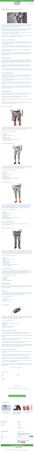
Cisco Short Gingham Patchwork (7, 204)
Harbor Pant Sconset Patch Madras (8, 250)
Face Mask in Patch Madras (13, 317)
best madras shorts (3, 8)
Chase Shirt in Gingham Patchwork (16, 207)
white (7, 81)
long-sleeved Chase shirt (8, 252)
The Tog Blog (19, 424)
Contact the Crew (3, 424)
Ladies (1, 434)
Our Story (18, 423)
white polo (3, 273)
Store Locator (19, 425)
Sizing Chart (2, 425)
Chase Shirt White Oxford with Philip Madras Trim (11, 361)
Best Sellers (2, 436)
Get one (23, 442)
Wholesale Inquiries (19, 427)
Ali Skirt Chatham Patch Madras (9, 271)
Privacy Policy (20, 388)
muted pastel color (11, 81)
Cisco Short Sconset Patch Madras (7, 127)
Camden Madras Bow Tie (6, 292)
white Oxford (17, 167)
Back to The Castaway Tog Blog (18, 395)
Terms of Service (25, 388)
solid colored (19, 129)
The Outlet (2, 438)
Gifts (1, 435)
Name (3, 374)
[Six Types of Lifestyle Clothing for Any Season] (27, 407)
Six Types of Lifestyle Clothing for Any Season (27, 412)
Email (18, 374)
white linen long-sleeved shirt (27, 253)
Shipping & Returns (3, 423)
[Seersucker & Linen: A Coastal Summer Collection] (6, 407)
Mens (1, 432)
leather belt (23, 129)
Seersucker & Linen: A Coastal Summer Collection (6, 412)
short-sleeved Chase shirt (17, 252)
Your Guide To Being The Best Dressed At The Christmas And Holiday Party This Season (17, 412)
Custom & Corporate (20, 428)
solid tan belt (30, 167)
